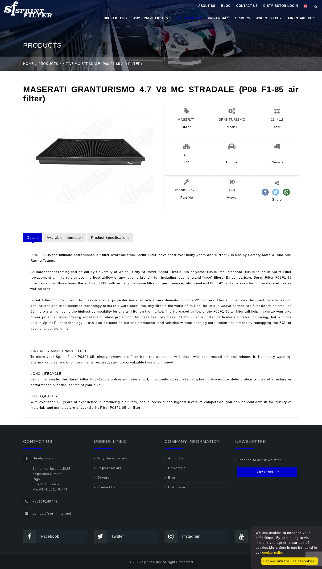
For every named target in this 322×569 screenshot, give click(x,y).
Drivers (242, 18)
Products (48, 64)
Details (33, 237)
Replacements (188, 18)
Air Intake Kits (302, 18)
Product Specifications (110, 237)
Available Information (65, 237)
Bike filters (115, 18)
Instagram (191, 536)
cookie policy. (273, 552)
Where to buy (269, 18)
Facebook (50, 536)
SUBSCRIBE (265, 472)
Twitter (117, 536)
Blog (226, 6)
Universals (219, 18)
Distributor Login (280, 6)
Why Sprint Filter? (151, 18)
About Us (206, 6)
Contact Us (247, 6)
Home (28, 64)
